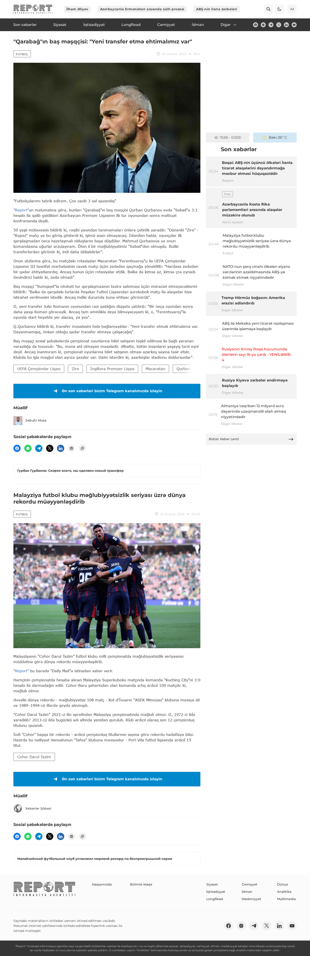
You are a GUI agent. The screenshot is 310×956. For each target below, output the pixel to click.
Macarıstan (155, 368)
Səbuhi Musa (35, 420)
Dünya (282, 884)
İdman (247, 892)
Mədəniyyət (251, 899)
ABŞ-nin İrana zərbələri (216, 9)
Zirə (75, 368)
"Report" (21, 210)
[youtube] (294, 24)
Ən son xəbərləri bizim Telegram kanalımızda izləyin (112, 391)
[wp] (28, 448)
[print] (71, 448)
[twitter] (278, 24)
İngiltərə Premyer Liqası (112, 368)
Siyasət (212, 884)
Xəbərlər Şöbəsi (38, 808)
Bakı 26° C (278, 137)
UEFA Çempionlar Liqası (38, 368)
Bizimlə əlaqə (141, 884)
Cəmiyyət (249, 884)
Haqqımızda (102, 884)
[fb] (255, 24)
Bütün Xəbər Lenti (224, 439)
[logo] (32, 9)
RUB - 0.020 (230, 137)
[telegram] (270, 24)
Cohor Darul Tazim (34, 757)
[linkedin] (286, 24)
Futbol (22, 54)
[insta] (263, 24)
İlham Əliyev (77, 9)
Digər (226, 25)
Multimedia (286, 899)
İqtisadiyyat (215, 892)
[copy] (82, 448)
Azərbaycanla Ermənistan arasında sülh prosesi (142, 9)
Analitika (284, 892)
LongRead (214, 899)
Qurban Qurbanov (193, 368)
